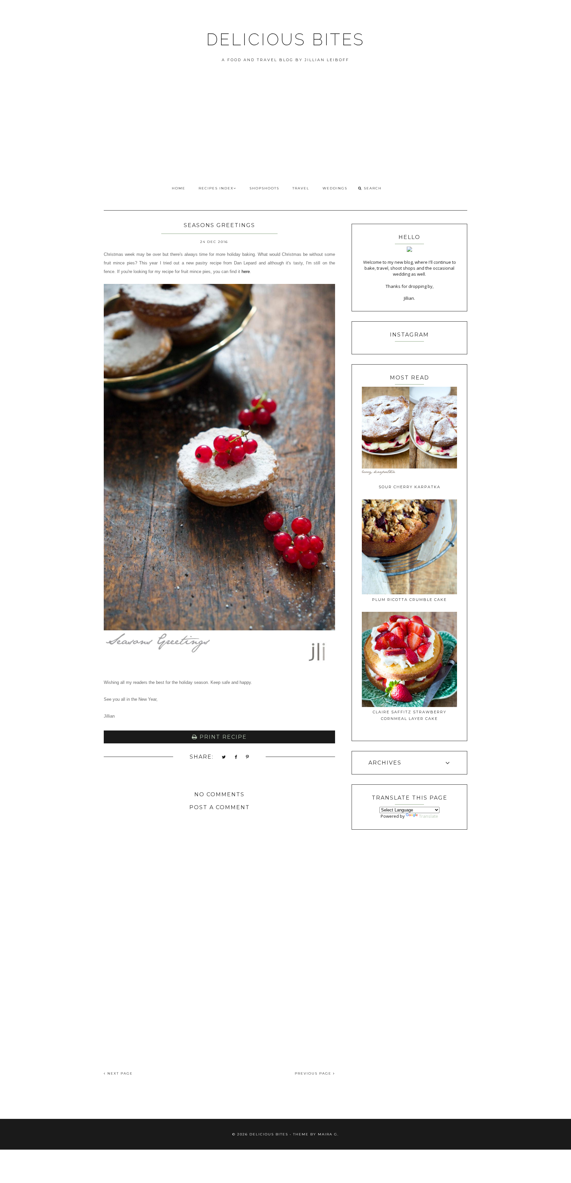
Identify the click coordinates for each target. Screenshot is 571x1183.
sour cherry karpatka (409, 487)
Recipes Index (216, 188)
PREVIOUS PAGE (314, 1073)
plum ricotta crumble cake (409, 599)
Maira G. (328, 1134)
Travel (300, 188)
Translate (428, 816)
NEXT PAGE (119, 1073)
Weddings (335, 188)
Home (178, 188)
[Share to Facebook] (236, 757)
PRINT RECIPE (222, 737)
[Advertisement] (285, 131)
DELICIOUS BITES (285, 39)
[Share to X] (224, 757)
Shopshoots (264, 188)
